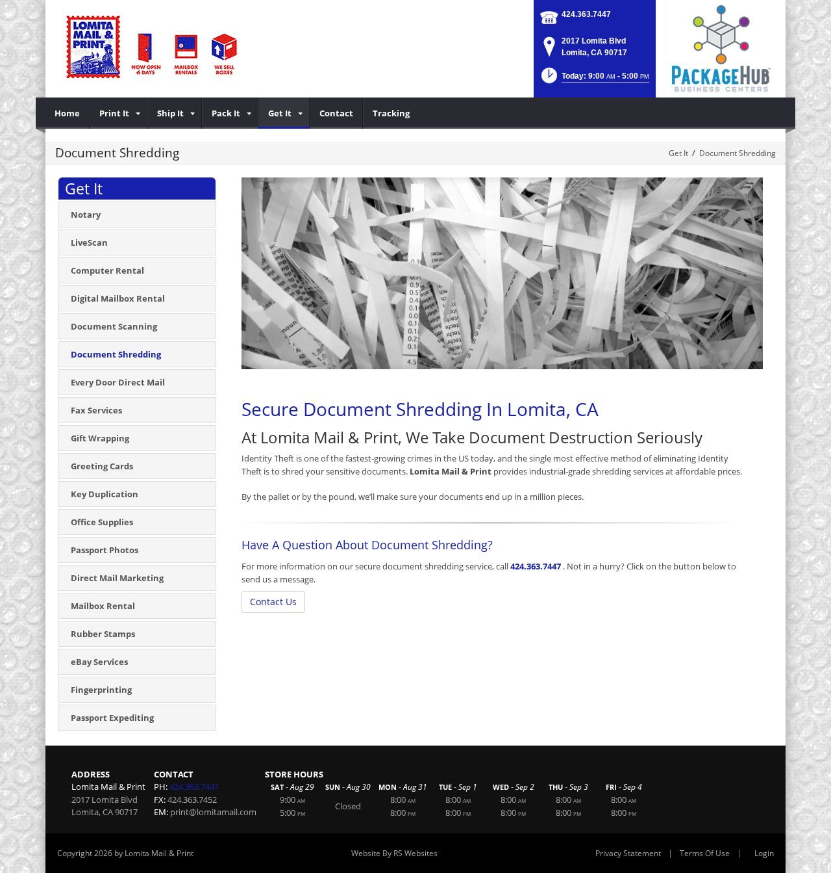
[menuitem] (67, 113)
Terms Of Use (705, 853)
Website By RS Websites (394, 853)
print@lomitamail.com (213, 812)
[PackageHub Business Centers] (721, 47)
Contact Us (273, 601)
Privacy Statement (628, 853)
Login (764, 853)
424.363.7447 (586, 14)
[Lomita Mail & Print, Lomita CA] (152, 46)
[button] (594, 80)
